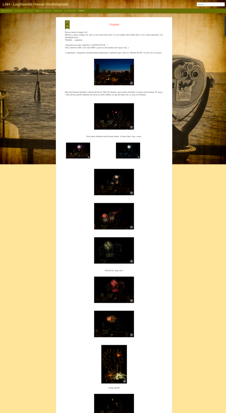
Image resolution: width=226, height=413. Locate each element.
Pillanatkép (70, 11)
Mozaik (48, 11)
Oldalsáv (58, 11)
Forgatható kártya (24, 11)
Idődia (81, 11)
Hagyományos (7, 11)
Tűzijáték (114, 24)
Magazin (39, 11)
